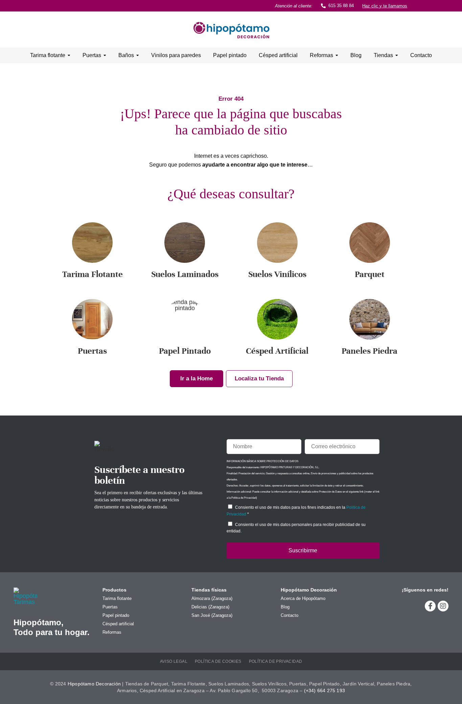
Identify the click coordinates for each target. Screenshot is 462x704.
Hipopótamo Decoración (94, 683)
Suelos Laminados (184, 274)
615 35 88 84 (341, 5)
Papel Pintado (185, 350)
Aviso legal (173, 661)
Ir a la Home (196, 378)
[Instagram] (443, 606)
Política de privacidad (275, 661)
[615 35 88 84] (323, 5)
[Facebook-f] (430, 606)
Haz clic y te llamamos (384, 5)
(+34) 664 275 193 (324, 690)
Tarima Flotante (92, 274)
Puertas (92, 350)
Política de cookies (218, 661)
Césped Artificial (277, 350)
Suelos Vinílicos (277, 274)
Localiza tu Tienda (259, 378)
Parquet (370, 274)
